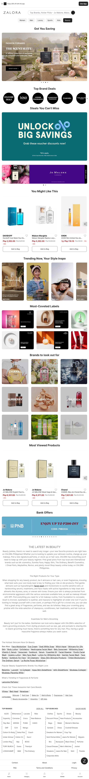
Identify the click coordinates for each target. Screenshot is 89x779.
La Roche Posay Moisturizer (33, 660)
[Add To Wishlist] (26, 236)
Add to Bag (15, 249)
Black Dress (69, 742)
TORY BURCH (8, 746)
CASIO (34, 723)
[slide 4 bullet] (47, 82)
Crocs (25, 718)
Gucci (29, 737)
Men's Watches (65, 746)
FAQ (14, 768)
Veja (17, 742)
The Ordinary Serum (10, 660)
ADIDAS (16, 723)
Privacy (74, 768)
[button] (44, 3)
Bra (50, 742)
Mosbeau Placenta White (13, 672)
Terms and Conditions (44, 768)
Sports (50, 20)
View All (40, 709)
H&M (19, 751)
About (44, 763)
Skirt (72, 751)
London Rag (7, 742)
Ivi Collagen (25, 670)
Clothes (50, 714)
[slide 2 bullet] (43, 82)
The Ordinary (30, 751)
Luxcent (14, 670)
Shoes (69, 714)
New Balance (36, 718)
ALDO (6, 714)
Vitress (5, 691)
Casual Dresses (52, 746)
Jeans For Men (61, 751)
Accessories (77, 718)
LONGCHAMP (8, 751)
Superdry (6, 718)
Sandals (50, 728)
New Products (65, 718)
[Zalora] (12, 12)
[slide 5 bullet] (41, 536)
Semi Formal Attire (53, 737)
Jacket (77, 746)
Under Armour (8, 737)
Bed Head (14, 691)
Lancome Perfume (10, 682)
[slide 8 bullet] (47, 536)
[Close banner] (2, 4)
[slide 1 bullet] (41, 82)
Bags (50, 723)
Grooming (34, 699)
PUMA (25, 723)
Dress (59, 728)
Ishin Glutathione (60, 670)
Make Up (35, 695)
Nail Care (25, 695)
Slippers (81, 737)
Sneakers (50, 751)
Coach (30, 732)
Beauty (78, 714)
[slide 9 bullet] (49, 536)
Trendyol (28, 746)
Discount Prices (52, 718)
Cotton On (19, 737)
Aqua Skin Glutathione (42, 670)
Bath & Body (46, 695)
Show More (81, 709)
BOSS (27, 742)
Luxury (40, 20)
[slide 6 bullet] (43, 536)
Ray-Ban (6, 723)
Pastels (82, 751)
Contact (15, 763)
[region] (44, 57)
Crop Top (67, 732)
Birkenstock (16, 714)
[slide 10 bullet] (51, 536)
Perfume (80, 742)
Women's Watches (72, 723)
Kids (58, 20)
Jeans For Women (68, 737)
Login (74, 763)
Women (22, 20)
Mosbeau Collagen (78, 670)
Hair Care (68, 695)
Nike (36, 714)
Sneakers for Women (54, 732)
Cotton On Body (9, 732)
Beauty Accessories (20, 699)
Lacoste (27, 714)
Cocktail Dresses (71, 728)
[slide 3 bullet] (45, 82)
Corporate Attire (52, 756)
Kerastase (24, 691)
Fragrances (58, 695)
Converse (16, 718)
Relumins (6, 670)
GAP (6, 728)
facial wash (39, 586)
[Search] (73, 12)
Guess (19, 746)
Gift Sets (44, 699)
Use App (83, 4)
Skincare (16, 695)
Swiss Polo (21, 732)
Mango (25, 728)
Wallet (59, 723)
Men (31, 20)
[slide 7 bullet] (45, 536)
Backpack (60, 742)
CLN (16, 728)
